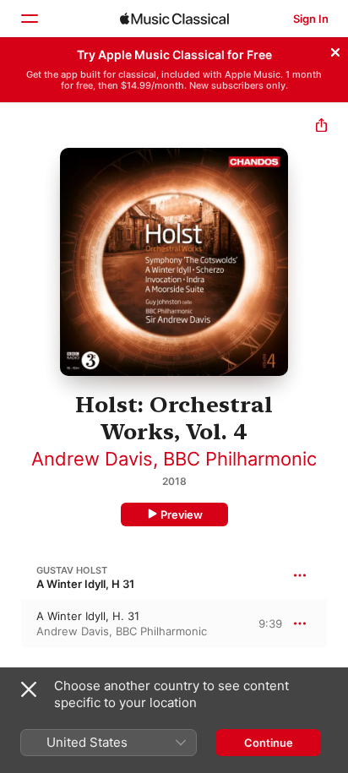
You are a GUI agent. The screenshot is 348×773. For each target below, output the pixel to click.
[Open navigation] (28, 18)
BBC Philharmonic (240, 459)
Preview (181, 514)
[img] (174, 18)
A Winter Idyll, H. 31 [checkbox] (87, 616)
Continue (268, 742)
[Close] (335, 50)
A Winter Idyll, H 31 (85, 584)
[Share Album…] (321, 127)
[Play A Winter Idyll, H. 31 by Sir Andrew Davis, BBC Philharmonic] (11, 623)
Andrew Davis (92, 459)
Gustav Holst (71, 570)
